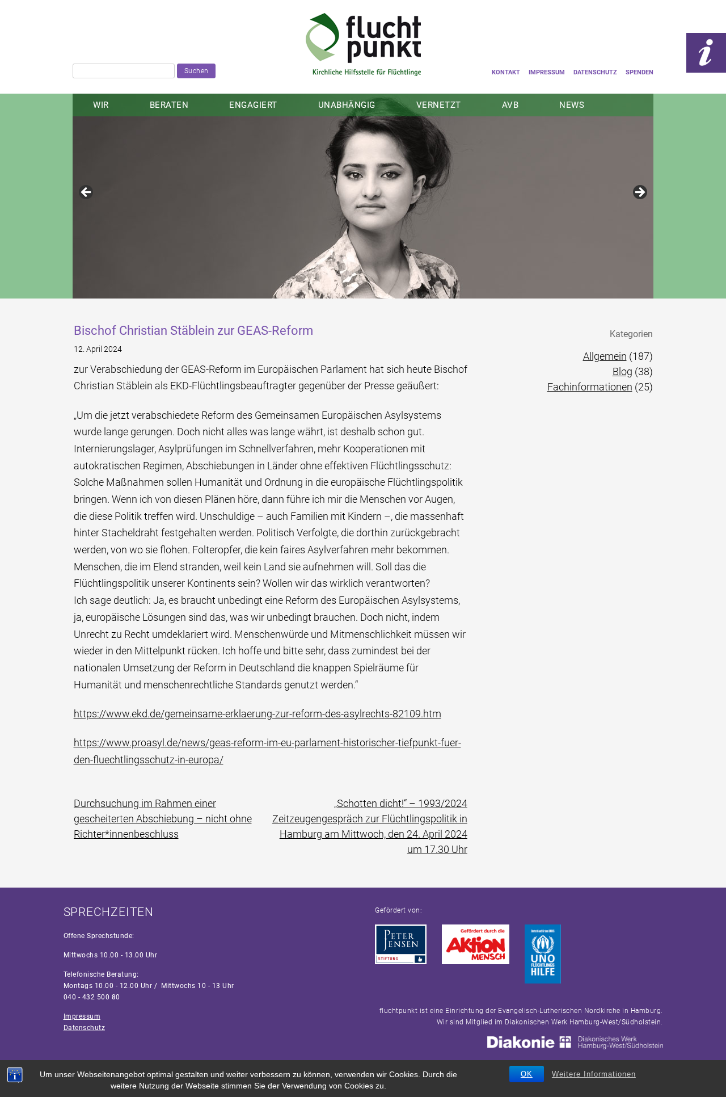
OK (527, 1074)
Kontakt (506, 72)
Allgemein (605, 356)
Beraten (169, 105)
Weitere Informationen (594, 1074)
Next (639, 192)
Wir (101, 105)
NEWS (571, 105)
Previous (86, 192)
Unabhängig (346, 105)
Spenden (639, 72)
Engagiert (253, 105)
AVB (510, 105)
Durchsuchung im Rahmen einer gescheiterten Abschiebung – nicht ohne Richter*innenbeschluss (163, 818)
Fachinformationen (589, 387)
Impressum (547, 72)
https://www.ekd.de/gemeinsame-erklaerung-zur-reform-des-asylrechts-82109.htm (257, 714)
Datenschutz (595, 72)
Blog (622, 371)
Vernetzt (438, 105)
